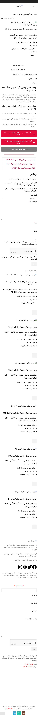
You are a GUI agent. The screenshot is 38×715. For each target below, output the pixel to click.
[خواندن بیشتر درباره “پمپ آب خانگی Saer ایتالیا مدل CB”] (34, 398)
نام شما (34, 595)
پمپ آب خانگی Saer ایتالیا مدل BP (22, 327)
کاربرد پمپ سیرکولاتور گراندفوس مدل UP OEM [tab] (20, 159)
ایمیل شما (34, 603)
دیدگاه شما (33, 201)
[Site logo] (19, 6)
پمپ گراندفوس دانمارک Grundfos (22, 14)
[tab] (34, 83)
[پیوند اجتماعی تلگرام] (22, 78)
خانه (35, 14)
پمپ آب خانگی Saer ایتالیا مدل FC (22, 456)
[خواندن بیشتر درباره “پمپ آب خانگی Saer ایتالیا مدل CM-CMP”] (34, 441)
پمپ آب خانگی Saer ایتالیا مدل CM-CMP (20, 413)
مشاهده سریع (34, 317)
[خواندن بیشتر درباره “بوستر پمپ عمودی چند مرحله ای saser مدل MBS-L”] (34, 312)
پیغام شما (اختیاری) (31, 619)
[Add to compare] (34, 278)
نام (35, 223)
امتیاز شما (33, 195)
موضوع (34, 611)
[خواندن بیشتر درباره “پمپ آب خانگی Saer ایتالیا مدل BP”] (34, 355)
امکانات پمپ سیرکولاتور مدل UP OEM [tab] (23, 168)
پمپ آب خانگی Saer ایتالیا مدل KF (22, 499)
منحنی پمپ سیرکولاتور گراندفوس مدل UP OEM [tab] (20, 164)
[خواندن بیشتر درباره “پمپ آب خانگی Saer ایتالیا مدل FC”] (34, 484)
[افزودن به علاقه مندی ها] (34, 308)
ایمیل (35, 231)
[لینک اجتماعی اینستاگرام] (26, 78)
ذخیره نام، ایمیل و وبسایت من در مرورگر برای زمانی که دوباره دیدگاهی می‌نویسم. (20, 243)
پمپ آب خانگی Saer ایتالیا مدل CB (22, 370)
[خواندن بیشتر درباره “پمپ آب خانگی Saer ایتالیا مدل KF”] (34, 527)
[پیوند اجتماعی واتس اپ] (24, 78)
